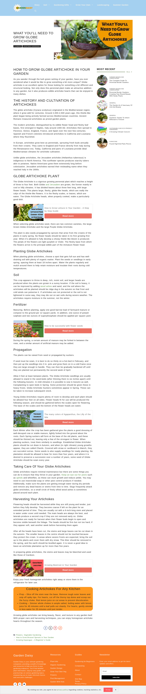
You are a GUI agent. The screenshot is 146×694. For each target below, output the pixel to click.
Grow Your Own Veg (58, 671)
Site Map (78, 679)
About (77, 670)
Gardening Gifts (61, 5)
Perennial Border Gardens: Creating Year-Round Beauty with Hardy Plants (120, 94)
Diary (37, 5)
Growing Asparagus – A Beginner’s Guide (33, 640)
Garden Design (56, 668)
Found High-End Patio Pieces (120, 144)
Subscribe (116, 677)
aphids (19, 478)
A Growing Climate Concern (119, 132)
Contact (78, 674)
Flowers (17, 46)
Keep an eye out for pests (74, 475)
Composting (80, 666)
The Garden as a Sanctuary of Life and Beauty (120, 106)
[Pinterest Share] (55, 628)
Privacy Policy (80, 684)
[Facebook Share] (45, 628)
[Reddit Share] (60, 628)
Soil (45, 5)
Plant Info (54, 661)
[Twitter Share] (50, 628)
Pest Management (57, 678)
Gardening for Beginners (85, 661)
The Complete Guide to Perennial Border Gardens (119, 81)
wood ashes (46, 286)
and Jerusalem (53, 184)
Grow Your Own (83, 5)
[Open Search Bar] (35, 11)
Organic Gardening (57, 665)
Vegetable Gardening (31, 46)
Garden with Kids (57, 682)
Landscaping (103, 5)
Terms (77, 681)
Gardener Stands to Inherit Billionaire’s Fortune (119, 118)
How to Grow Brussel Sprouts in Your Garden (35, 637)
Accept (108, 690)
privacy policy (62, 690)
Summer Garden (120, 5)
